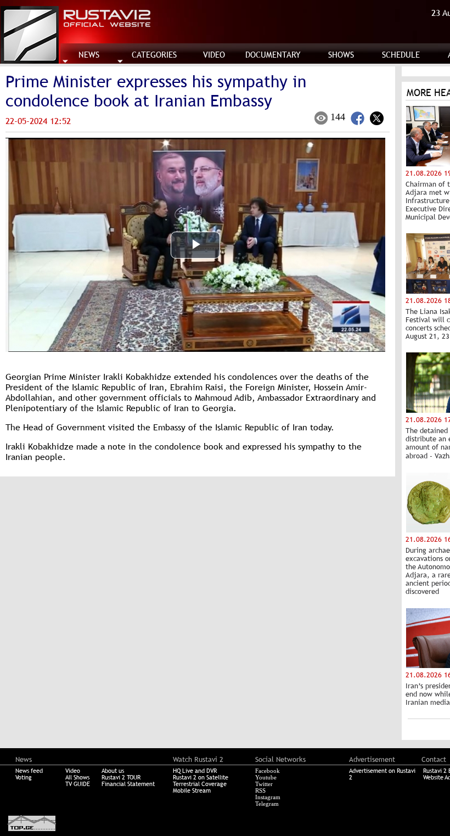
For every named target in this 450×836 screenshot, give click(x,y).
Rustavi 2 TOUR (121, 777)
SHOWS (341, 54)
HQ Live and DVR (195, 770)
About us (113, 770)
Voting (23, 777)
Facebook (267, 770)
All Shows (77, 777)
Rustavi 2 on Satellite (200, 777)
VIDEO (214, 54)
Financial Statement (128, 784)
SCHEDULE (401, 54)
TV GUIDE (77, 784)
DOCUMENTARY (273, 54)
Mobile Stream (192, 790)
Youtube (266, 777)
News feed (29, 770)
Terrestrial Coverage (200, 784)
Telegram (267, 803)
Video (72, 770)
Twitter (264, 784)
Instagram (267, 797)
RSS (260, 790)
